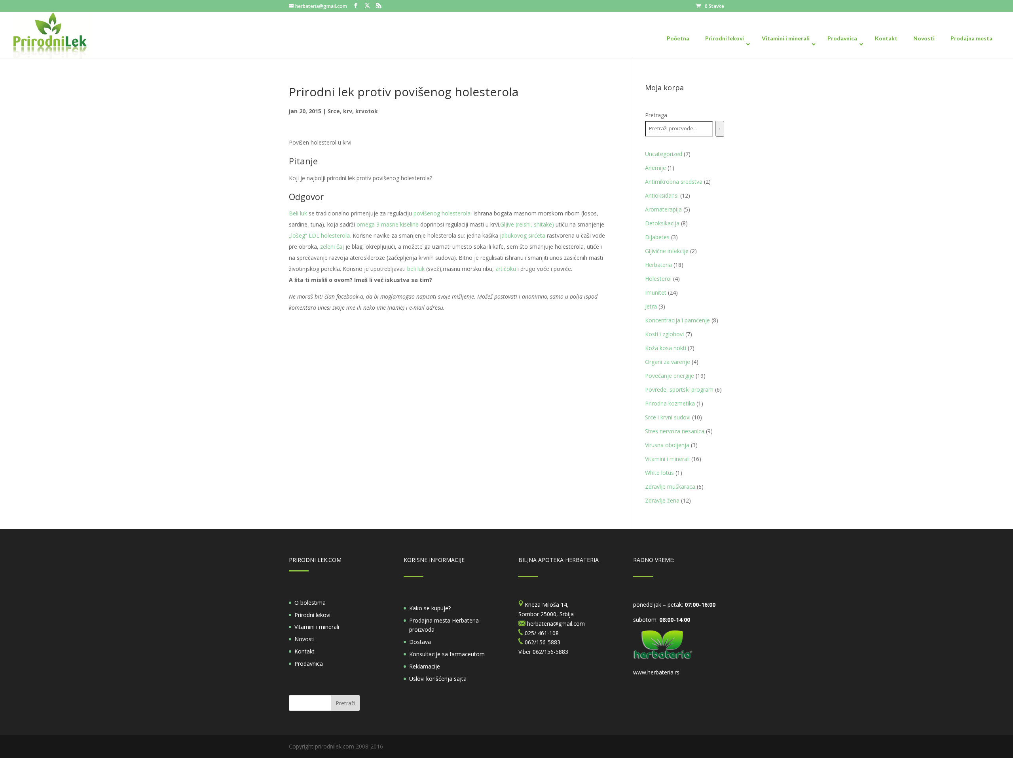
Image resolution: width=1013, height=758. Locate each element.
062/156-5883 (550, 651)
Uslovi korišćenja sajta (438, 678)
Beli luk (298, 213)
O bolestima (310, 602)
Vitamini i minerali (316, 626)
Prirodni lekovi (312, 615)
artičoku (505, 268)
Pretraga (656, 115)
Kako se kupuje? (430, 608)
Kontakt (304, 651)
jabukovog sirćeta (522, 235)
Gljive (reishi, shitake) (527, 224)
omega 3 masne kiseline (388, 224)
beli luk (416, 268)
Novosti (304, 639)
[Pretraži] (719, 129)
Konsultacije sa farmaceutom (447, 654)
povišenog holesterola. (443, 213)
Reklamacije (424, 666)
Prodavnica (308, 663)
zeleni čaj (332, 246)
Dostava (420, 642)
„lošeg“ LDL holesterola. (320, 235)
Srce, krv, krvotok (353, 111)
